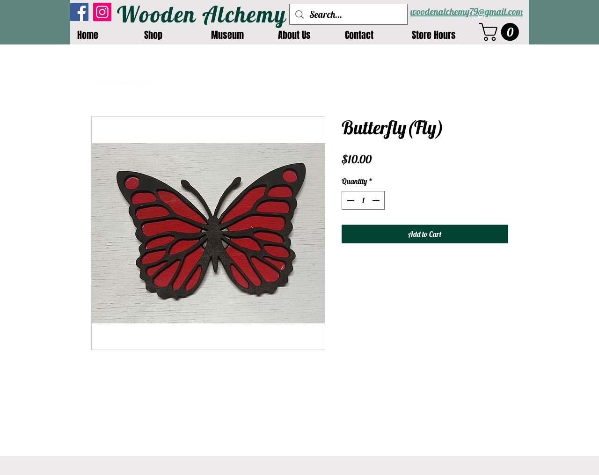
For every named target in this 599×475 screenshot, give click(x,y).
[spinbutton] (363, 200)
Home (99, 82)
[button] (501, 32)
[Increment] (376, 200)
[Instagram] (102, 12)
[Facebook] (79, 12)
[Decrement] (349, 200)
